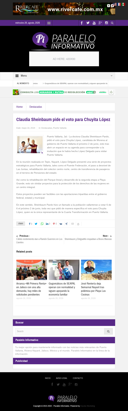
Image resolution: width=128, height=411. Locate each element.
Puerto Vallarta (59, 128)
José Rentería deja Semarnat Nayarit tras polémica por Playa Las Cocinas (93, 289)
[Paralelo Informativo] (64, 41)
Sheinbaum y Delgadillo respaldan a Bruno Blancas (88, 237)
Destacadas (36, 107)
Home (19, 107)
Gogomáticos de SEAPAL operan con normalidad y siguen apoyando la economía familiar (77, 83)
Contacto (78, 378)
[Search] (108, 331)
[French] (119, 4)
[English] (114, 4)
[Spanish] (123, 4)
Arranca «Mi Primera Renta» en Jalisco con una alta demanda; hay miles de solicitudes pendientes (31, 289)
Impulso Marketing (87, 406)
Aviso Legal (61, 378)
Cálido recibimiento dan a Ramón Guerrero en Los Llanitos (39, 239)
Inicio (47, 378)
